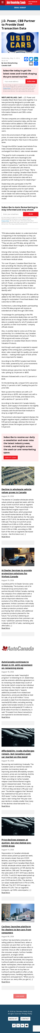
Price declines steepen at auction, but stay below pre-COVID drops (16, 842)
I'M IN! (31, 214)
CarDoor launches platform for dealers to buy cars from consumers (16, 929)
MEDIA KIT (13, 1019)
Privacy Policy (7, 88)
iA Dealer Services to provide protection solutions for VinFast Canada (17, 573)
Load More (20, 996)
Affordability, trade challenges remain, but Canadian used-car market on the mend (18, 753)
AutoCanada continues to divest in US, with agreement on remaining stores (17, 664)
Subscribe (31, 81)
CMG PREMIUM (32, 1)
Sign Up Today (10, 457)
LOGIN (30, 3)
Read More (6, 537)
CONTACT (25, 1019)
